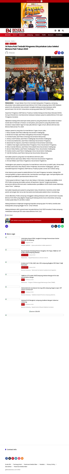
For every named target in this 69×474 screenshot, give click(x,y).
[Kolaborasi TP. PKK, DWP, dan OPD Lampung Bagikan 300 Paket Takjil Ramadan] (12, 266)
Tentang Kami (17, 464)
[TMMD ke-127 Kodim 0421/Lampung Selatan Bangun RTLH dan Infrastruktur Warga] (12, 278)
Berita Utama (13, 43)
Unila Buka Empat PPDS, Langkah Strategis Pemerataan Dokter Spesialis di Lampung (40, 239)
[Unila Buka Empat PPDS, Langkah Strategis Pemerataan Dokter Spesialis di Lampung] (12, 241)
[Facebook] (52, 226)
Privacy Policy (51, 464)
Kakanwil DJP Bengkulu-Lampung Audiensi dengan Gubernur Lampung (39, 301)
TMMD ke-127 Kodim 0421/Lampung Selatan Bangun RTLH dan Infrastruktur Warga (40, 276)
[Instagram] (19, 458)
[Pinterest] (12, 458)
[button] (55, 31)
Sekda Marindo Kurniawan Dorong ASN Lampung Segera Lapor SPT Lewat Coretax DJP (41, 289)
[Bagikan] (62, 52)
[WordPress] (16, 458)
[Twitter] (55, 226)
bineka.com (12, 52)
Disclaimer (8, 466)
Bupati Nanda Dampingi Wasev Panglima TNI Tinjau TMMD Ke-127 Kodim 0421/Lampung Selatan (41, 251)
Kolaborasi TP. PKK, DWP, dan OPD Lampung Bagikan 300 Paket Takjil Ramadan (42, 264)
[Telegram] (59, 226)
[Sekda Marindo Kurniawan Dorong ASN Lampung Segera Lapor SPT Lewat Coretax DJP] (12, 291)
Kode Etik (8, 464)
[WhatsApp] (62, 226)
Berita (7, 43)
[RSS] (22, 458)
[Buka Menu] (59, 31)
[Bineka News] (18, 30)
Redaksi (42, 464)
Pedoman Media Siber (30, 464)
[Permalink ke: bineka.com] (7, 52)
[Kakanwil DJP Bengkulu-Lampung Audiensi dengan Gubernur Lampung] (12, 303)
